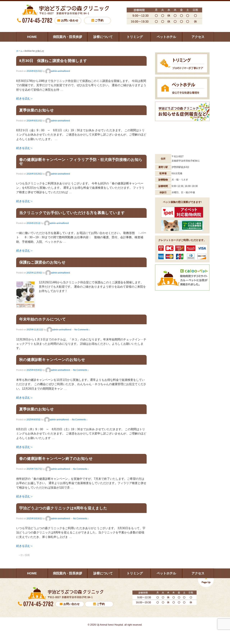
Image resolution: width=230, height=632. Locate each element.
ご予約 (99, 20)
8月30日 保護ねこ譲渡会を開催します (53, 61)
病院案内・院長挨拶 (67, 37)
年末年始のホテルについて (42, 319)
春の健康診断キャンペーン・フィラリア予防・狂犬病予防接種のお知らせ (80, 161)
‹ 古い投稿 (24, 555)
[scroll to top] (206, 582)
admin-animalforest (60, 71)
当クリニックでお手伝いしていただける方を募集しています (72, 213)
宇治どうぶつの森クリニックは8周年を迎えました (63, 508)
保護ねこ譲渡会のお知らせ (42, 262)
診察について (103, 37)
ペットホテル (166, 37)
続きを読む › (24, 98)
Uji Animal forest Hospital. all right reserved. (119, 624)
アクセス (198, 37)
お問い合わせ (69, 20)
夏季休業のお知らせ (36, 110)
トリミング (135, 37)
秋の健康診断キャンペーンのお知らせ (52, 359)
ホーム (19, 51)
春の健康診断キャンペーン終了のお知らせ (56, 458)
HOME (32, 37)
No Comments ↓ (82, 330)
